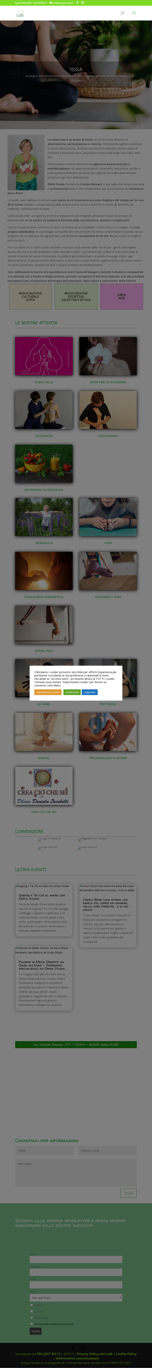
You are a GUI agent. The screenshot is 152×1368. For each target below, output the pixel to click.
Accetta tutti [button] (72, 692)
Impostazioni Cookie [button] (48, 692)
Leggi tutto (89, 692)
